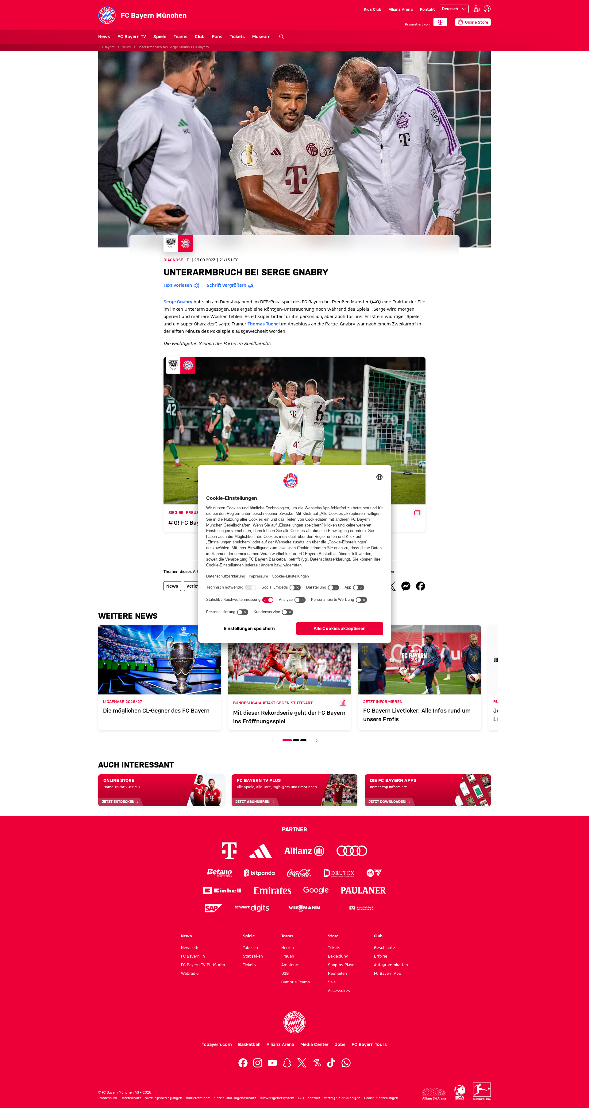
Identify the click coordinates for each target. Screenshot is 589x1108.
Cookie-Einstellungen (381, 1098)
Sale (332, 982)
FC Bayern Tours (369, 1044)
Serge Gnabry (178, 301)
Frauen (287, 956)
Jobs (340, 1044)
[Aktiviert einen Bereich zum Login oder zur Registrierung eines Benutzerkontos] (487, 9)
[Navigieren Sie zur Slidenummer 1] (287, 740)
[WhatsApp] (346, 1063)
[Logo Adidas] (260, 850)
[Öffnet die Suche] (281, 37)
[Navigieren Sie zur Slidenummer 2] (296, 740)
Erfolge (380, 956)
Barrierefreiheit (198, 1098)
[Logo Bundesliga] (482, 1091)
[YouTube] (272, 1063)
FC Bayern (107, 47)
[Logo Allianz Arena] (434, 1094)
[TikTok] (331, 1063)
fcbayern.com (217, 1044)
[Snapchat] (287, 1063)
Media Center (314, 1044)
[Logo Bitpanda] (259, 873)
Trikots (334, 947)
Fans (217, 36)
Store (333, 936)
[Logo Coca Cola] (299, 873)
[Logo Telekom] (229, 850)
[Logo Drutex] (339, 873)
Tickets (237, 36)
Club (200, 36)
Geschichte (384, 947)
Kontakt (427, 9)
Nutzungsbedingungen (163, 1098)
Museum (261, 36)
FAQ (301, 1098)
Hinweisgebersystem (277, 1098)
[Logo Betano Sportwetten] (219, 873)
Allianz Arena (401, 9)
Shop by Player (342, 964)
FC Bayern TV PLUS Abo (203, 964)
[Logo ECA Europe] (460, 1092)
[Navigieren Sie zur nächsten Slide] (316, 740)
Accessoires (339, 990)
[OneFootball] (316, 1063)
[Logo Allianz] (304, 851)
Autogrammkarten (391, 964)
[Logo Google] (316, 890)
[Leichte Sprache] (476, 9)
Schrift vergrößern (226, 285)
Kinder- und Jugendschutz (235, 1098)
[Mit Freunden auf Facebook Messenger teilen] (406, 586)
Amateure (290, 964)
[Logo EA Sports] (374, 873)
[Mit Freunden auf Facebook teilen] (420, 586)
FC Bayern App (387, 973)
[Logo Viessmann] (304, 908)
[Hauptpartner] (440, 22)
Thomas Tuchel (264, 323)
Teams (180, 36)
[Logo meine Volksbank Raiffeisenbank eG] (361, 908)
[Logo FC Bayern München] (294, 1022)
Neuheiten (337, 973)
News (104, 36)
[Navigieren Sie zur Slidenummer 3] (303, 740)
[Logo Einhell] (222, 890)
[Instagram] (258, 1063)
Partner (294, 829)
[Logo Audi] (352, 851)
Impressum (108, 1098)
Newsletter (191, 947)
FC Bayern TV (131, 36)
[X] (302, 1063)
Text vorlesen (178, 285)
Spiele (159, 36)
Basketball (249, 1044)
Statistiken (253, 956)
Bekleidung (338, 956)
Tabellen (250, 947)
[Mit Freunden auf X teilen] (391, 586)
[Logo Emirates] (272, 890)
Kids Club (372, 9)
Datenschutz (131, 1098)
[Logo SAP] (213, 908)
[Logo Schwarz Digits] (252, 908)
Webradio (189, 973)
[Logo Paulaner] (363, 890)
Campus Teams (295, 982)
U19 (285, 973)
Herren (287, 947)
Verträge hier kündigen (342, 1098)
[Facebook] (243, 1063)
